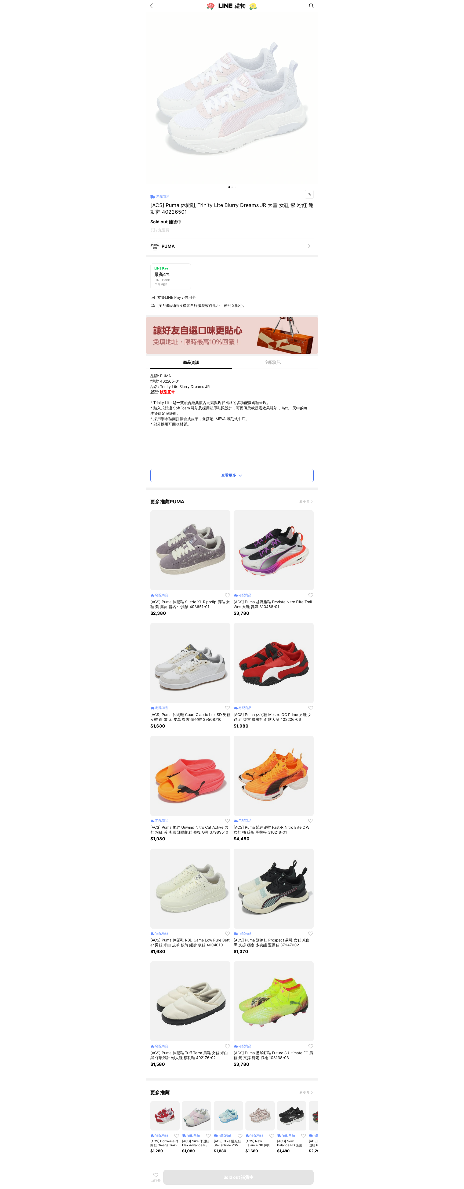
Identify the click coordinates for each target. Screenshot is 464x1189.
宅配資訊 (273, 362)
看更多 (304, 501)
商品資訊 (191, 362)
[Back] (152, 6)
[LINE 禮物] (232, 6)
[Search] (311, 6)
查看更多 (228, 475)
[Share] (309, 194)
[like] (227, 595)
